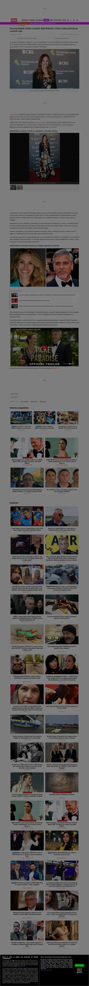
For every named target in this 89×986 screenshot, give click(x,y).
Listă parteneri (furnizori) (46, 970)
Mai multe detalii (21, 966)
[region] (44, 970)
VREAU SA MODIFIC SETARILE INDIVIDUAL (79, 970)
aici (7, 977)
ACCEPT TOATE (80, 965)
